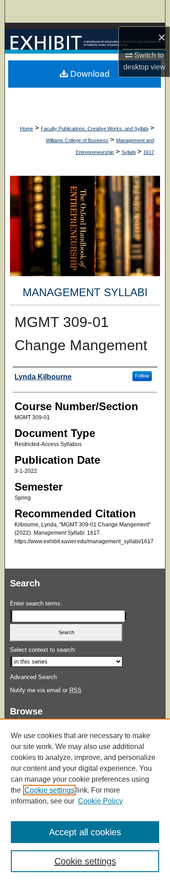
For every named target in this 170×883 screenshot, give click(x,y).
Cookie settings (49, 790)
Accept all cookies (85, 832)
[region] (85, 801)
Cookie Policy (100, 801)
